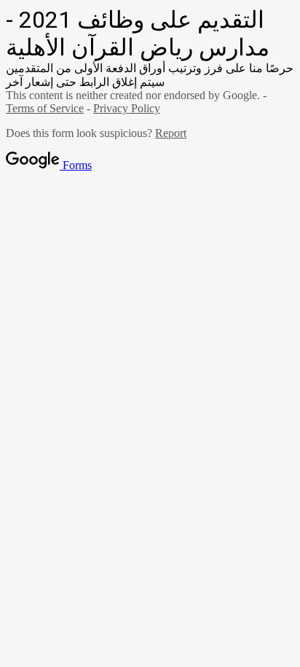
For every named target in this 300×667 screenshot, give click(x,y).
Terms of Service (45, 108)
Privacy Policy (126, 108)
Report (170, 133)
